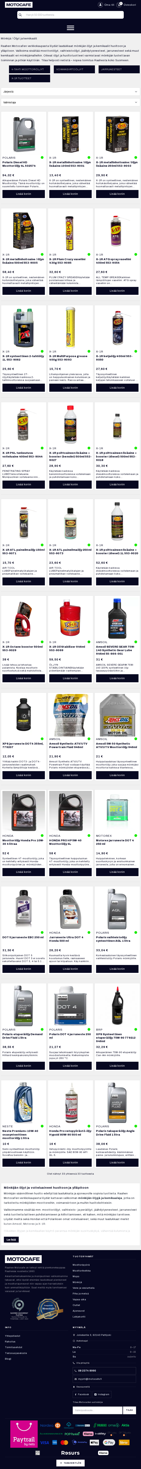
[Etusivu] (50, 5)
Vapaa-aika (79, 1299)
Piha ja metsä (81, 1293)
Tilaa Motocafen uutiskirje (88, 1402)
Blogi (8, 1359)
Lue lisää (11, 1239)
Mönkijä (6, 38)
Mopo (76, 1276)
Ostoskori (130, 4)
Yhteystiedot (12, 1336)
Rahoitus (10, 1341)
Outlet (76, 1305)
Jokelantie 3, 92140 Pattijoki (94, 1335)
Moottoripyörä (81, 1265)
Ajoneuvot (79, 1311)
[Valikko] (70, 28)
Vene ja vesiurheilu (84, 1288)
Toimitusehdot (13, 1347)
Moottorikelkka (82, 1270)
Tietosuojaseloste (16, 1353)
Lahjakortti (79, 1316)
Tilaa (129, 1410)
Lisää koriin (23, 193)
